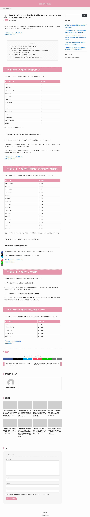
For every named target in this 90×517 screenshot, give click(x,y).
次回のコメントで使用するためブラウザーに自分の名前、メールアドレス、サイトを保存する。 (28, 494)
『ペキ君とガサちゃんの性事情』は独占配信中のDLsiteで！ (26, 57)
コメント (8, 459)
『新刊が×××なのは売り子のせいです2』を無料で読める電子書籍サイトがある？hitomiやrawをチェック (75, 25)
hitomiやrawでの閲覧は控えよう (21, 52)
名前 (7, 478)
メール (8, 483)
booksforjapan (45, 4)
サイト (7, 489)
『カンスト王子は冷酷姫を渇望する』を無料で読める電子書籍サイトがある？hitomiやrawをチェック (75, 37)
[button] (8, 359)
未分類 (6, 20)
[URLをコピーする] (57, 359)
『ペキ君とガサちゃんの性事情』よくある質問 (23, 55)
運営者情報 (45, 512)
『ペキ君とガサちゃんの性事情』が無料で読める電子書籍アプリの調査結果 (30, 50)
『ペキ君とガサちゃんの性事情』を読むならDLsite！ (26, 48)
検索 (84, 15)
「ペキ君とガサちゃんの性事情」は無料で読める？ (24, 46)
